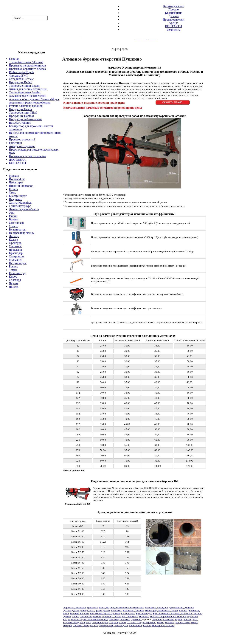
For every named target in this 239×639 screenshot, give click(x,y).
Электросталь (106, 625)
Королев (84, 613)
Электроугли (121, 625)
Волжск (14, 219)
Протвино (136, 619)
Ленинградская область (24, 209)
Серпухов (85, 622)
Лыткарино (120, 616)
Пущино (157, 619)
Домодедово (86, 610)
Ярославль (15, 249)
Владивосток (17, 229)
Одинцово (192, 616)
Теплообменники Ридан (24, 85)
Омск (12, 192)
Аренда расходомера (22, 146)
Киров (13, 276)
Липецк (14, 236)
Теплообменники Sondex (25, 92)
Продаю (173, 9)
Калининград (17, 273)
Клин (66, 613)
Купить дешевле (173, 6)
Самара (13, 226)
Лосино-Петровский (90, 616)
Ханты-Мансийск (20, 202)
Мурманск (15, 259)
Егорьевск (116, 610)
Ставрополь (16, 256)
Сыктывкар (16, 222)
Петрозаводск (18, 263)
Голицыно (162, 607)
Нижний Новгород (21, 185)
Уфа (11, 212)
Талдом (141, 622)
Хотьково (169, 622)
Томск (13, 269)
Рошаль (187, 619)
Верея (102, 607)
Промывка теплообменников (27, 65)
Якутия (13, 283)
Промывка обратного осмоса (27, 68)
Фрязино (151, 622)
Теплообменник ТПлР (23, 112)
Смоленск (15, 246)
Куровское (186, 613)
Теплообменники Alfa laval (26, 62)
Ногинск (181, 616)
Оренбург (15, 243)
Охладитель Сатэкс (21, 79)
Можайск (144, 616)
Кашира (183, 610)
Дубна (106, 610)
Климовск (194, 610)
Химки (160, 622)
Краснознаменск (161, 613)
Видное (110, 607)
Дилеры (174, 16)
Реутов (178, 619)
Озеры (66, 619)
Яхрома (147, 625)
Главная (14, 58)
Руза (195, 619)
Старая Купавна (117, 622)
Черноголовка (183, 622)
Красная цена (173, 12)
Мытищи (154, 616)
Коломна (74, 613)
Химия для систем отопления (27, 89)
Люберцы (132, 616)
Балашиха (80, 607)
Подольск (125, 619)
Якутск (13, 286)
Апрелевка (68, 607)
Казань (13, 189)
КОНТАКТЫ (173, 26)
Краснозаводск (144, 613)
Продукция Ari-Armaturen (25, 119)
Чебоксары (16, 182)
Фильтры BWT (18, 75)
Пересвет (113, 619)
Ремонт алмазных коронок (26, 105)
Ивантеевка (164, 610)
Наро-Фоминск (168, 616)
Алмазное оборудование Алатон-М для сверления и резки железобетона (34, 101)
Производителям (173, 19)
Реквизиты (174, 29)
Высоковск (150, 607)
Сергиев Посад (71, 622)
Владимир (15, 199)
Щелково (77, 625)
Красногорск (128, 613)
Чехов (194, 622)
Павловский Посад (98, 619)
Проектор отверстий (22, 139)
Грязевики (15, 142)
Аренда (173, 22)
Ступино (131, 622)
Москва (14, 175)
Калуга (13, 239)
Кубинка (175, 613)
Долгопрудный (71, 610)
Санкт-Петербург (20, 206)
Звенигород (151, 610)
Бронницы (92, 607)
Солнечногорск (100, 622)
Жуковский (128, 610)
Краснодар (16, 253)
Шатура (67, 625)
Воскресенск (137, 607)
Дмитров (189, 607)
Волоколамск (122, 607)
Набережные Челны (21, 232)
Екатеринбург (18, 195)
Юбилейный (135, 625)
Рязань (13, 216)
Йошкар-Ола (17, 179)
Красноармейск (111, 613)
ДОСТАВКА (17, 159)
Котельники (96, 613)
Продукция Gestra (20, 109)
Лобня (75, 616)
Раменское (168, 619)
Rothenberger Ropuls (21, 72)
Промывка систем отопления (27, 156)
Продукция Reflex (20, 82)
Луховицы (107, 616)
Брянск (13, 266)
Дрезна (98, 610)
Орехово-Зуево (79, 619)
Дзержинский (176, 607)
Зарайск (139, 610)
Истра (174, 610)
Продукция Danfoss (21, 115)
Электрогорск (90, 625)
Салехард (15, 279)
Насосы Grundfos (20, 122)
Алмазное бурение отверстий (27, 95)
